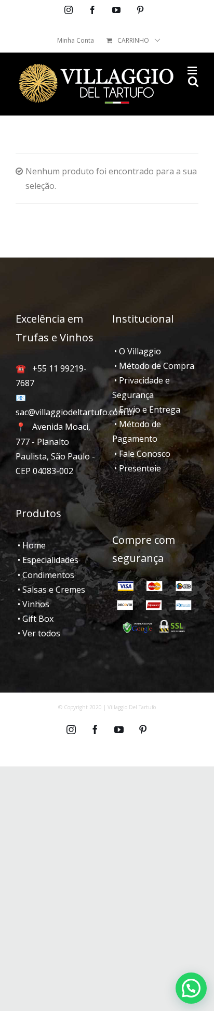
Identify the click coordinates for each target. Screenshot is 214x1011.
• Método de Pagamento (136, 431)
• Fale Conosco (141, 453)
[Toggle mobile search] (193, 81)
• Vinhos (32, 604)
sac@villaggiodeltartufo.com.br (76, 412)
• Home (31, 545)
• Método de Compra (153, 366)
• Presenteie (136, 468)
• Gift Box (35, 618)
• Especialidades (47, 560)
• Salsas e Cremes (50, 589)
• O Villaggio (136, 351)
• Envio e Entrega (146, 409)
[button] (191, 988)
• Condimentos (45, 575)
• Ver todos (38, 633)
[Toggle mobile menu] (193, 70)
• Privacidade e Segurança (141, 388)
